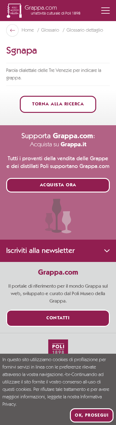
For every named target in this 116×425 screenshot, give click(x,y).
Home (28, 30)
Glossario (50, 30)
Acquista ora (58, 185)
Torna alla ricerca (58, 104)
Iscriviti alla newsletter (40, 251)
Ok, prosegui (92, 415)
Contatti (58, 318)
